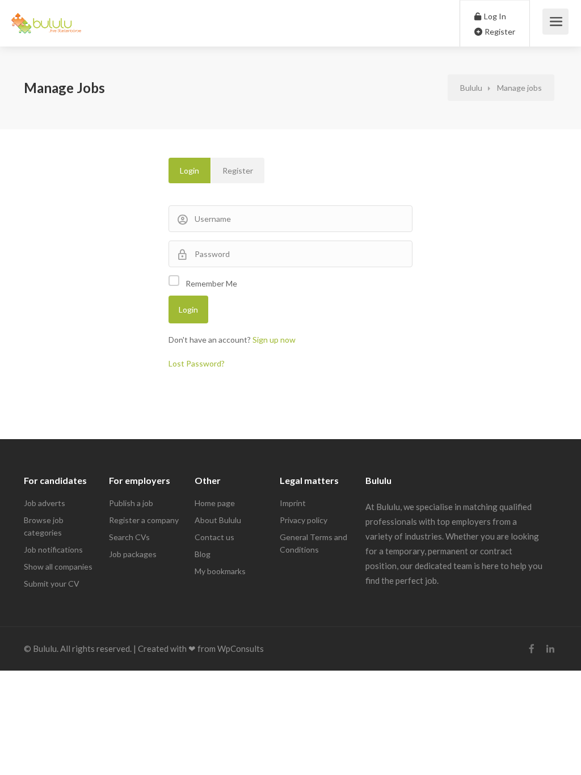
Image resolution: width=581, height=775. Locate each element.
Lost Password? (197, 363)
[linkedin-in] (550, 649)
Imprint (293, 503)
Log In (494, 16)
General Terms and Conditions (313, 543)
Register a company (144, 520)
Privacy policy (303, 520)
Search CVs (129, 537)
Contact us (214, 537)
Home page (215, 503)
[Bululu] (46, 16)
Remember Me (211, 283)
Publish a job (131, 503)
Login (189, 170)
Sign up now (274, 339)
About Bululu (218, 520)
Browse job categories (44, 526)
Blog (202, 554)
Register (499, 31)
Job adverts (44, 503)
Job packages (133, 554)
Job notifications (53, 549)
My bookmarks (220, 571)
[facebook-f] (531, 649)
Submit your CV (51, 583)
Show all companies (58, 566)
